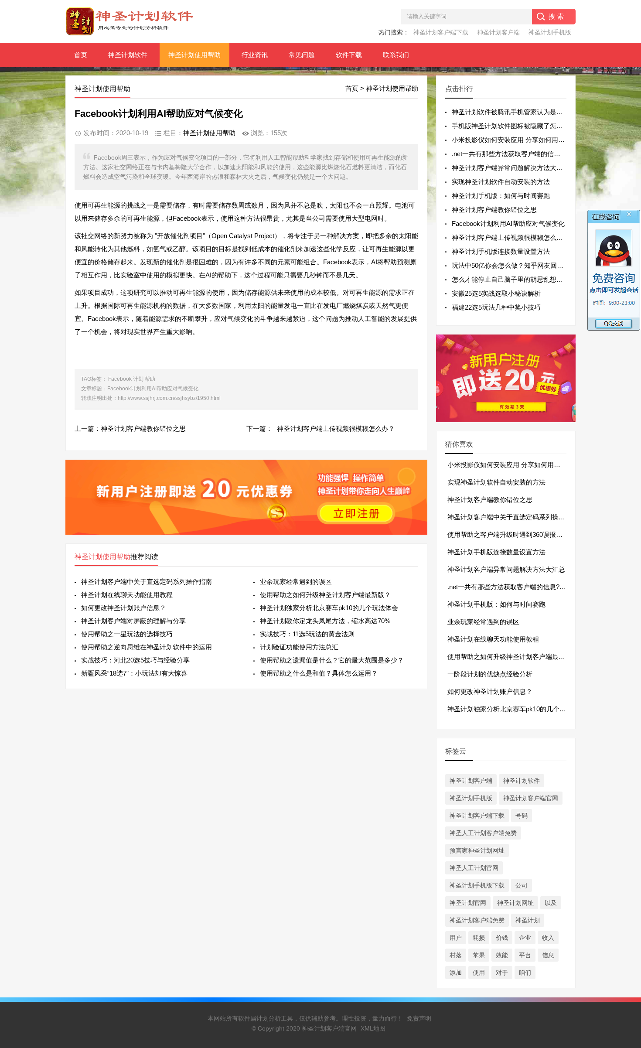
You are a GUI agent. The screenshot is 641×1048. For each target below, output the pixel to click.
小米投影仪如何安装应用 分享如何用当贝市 (510, 464)
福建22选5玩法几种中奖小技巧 (496, 307)
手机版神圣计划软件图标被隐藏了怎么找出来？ (520, 126)
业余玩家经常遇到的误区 (296, 581)
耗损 (479, 937)
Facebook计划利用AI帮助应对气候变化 (508, 223)
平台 (525, 955)
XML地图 (373, 1028)
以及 (551, 902)
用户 (456, 937)
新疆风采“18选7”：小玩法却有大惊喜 (134, 673)
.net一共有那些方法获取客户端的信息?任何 (510, 587)
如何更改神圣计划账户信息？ (123, 607)
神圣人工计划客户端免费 (483, 833)
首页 (80, 54)
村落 (456, 955)
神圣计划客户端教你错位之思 (143, 428)
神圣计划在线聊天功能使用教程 (127, 594)
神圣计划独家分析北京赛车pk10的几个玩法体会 (329, 607)
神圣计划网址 (515, 902)
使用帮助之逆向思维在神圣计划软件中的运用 (146, 647)
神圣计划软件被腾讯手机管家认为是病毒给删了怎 (524, 112)
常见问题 (302, 54)
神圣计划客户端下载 (440, 32)
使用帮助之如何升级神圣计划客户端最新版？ (325, 594)
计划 (138, 379)
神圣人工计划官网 (474, 867)
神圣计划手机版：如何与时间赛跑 (501, 195)
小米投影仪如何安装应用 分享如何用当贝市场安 (521, 139)
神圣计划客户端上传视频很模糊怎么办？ (336, 428)
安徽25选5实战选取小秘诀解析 (496, 293)
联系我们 (396, 54)
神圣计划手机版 (549, 32)
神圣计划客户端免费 (477, 920)
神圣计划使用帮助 (194, 54)
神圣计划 (527, 920)
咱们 (525, 972)
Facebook (120, 379)
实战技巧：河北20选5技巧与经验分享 (135, 660)
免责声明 (419, 1018)
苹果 (479, 955)
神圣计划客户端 (498, 32)
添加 (456, 972)
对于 (502, 972)
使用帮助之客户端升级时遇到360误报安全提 (511, 534)
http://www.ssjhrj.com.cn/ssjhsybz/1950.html (169, 398)
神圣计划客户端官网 (530, 798)
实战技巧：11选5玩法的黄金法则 (307, 634)
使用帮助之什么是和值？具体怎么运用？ (319, 673)
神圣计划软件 (127, 54)
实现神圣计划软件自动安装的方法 (501, 181)
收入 (548, 937)
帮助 (150, 379)
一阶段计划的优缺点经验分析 (489, 674)
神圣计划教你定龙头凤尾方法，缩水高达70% (325, 621)
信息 (548, 955)
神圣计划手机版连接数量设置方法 (501, 251)
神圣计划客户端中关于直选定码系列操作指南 (146, 581)
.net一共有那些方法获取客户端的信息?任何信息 (521, 153)
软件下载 (349, 54)
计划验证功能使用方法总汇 (299, 647)
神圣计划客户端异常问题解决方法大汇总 (510, 167)
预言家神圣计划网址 (477, 850)
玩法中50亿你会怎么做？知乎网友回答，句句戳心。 (527, 265)
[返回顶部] (623, 934)
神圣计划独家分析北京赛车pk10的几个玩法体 (513, 709)
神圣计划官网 (468, 902)
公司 (521, 885)
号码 (521, 815)
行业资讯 (255, 54)
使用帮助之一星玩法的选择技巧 (127, 634)
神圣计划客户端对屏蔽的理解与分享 (133, 621)
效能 (502, 955)
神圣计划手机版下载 (477, 885)
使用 (479, 972)
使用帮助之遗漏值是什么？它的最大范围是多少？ (332, 660)
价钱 (502, 937)
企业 (525, 937)
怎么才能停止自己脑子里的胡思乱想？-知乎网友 (521, 279)
